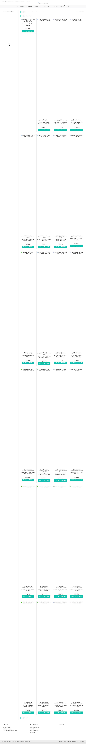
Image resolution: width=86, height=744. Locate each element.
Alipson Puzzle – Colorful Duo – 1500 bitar (44, 240)
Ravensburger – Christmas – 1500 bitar (28, 24)
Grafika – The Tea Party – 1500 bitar (60, 589)
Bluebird (55, 120)
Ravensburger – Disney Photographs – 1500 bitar (44, 123)
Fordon (76, 236)
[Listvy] (24, 12)
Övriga (45, 703)
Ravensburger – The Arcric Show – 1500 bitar (60, 356)
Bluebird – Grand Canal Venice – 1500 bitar (76, 589)
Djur (59, 470)
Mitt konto (32, 732)
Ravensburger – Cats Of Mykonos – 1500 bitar (60, 473)
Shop (32, 587)
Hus (32, 236)
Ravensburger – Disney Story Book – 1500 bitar (76, 123)
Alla (83, 11)
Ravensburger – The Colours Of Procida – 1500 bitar (44, 356)
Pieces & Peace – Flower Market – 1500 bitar (60, 240)
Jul (27, 22)
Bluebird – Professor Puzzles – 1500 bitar (28, 589)
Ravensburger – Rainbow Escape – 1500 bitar (76, 356)
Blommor (65, 236)
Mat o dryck (65, 120)
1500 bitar (25, 22)
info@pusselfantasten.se (11, 730)
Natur (42, 353)
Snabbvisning (28, 21)
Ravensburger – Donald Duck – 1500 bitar (76, 706)
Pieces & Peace (56, 236)
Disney (44, 120)
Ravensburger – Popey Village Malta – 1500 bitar (28, 473)
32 (79, 11)
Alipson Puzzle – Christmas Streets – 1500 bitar (28, 240)
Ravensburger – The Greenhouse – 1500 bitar (44, 473)
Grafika (61, 587)
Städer (44, 354)
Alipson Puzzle (24, 236)
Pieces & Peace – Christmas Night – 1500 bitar (60, 706)
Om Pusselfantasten (34, 727)
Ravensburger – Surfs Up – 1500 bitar (77, 473)
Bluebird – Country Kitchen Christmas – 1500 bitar (60, 123)
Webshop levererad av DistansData (23, 741)
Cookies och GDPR (34, 730)
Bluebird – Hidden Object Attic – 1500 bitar (44, 589)
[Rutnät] (21, 12)
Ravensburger (30, 22)
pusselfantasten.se (12, 741)
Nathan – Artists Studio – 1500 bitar (44, 706)
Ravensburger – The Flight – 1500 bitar (76, 239)
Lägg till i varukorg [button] (28, 31)
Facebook (61, 724)
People (49, 236)
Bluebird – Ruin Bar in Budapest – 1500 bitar (28, 706)
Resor (50, 353)
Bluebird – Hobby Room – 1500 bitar (28, 356)
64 (80, 11)
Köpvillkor (32, 729)
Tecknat (28, 237)
